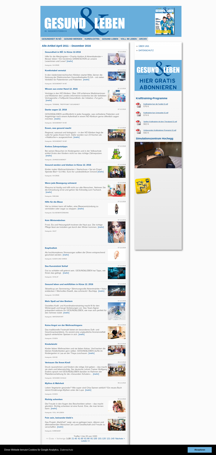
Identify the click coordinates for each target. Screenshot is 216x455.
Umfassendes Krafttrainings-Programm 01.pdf (159, 130)
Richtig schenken (54, 399)
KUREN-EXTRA (92, 39)
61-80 (87, 438)
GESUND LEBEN (110, 39)
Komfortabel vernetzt (55, 70)
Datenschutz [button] (66, 450)
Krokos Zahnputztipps (56, 146)
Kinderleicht (51, 344)
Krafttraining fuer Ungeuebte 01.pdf (155, 113)
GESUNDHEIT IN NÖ (51, 39)
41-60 (80, 438)
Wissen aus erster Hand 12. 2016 (61, 89)
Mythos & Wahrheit (54, 383)
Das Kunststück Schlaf (56, 266)
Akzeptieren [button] (199, 450)
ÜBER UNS (144, 46)
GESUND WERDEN (73, 39)
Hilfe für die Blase (54, 202)
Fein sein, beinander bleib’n (59, 418)
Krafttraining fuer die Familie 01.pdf (155, 104)
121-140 (110, 438)
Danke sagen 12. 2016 (56, 109)
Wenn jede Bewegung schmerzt (61, 183)
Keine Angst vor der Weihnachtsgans (63, 325)
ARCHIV (143, 39)
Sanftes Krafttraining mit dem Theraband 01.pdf (160, 121)
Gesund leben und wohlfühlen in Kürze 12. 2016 (69, 284)
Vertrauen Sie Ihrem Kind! (57, 362)
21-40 (74, 438)
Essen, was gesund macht (58, 128)
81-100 (94, 438)
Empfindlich (51, 248)
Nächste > (120, 438)
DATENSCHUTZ (146, 50)
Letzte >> (85, 441)
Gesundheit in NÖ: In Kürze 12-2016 (63, 52)
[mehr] (70, 61)
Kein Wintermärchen (55, 220)
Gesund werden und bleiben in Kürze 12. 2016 (68, 165)
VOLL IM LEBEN (129, 39)
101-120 (102, 438)
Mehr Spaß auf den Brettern (59, 301)
